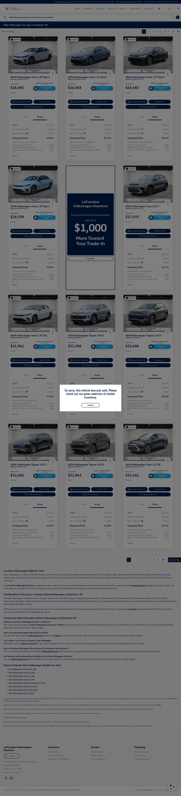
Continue (90, 405)
